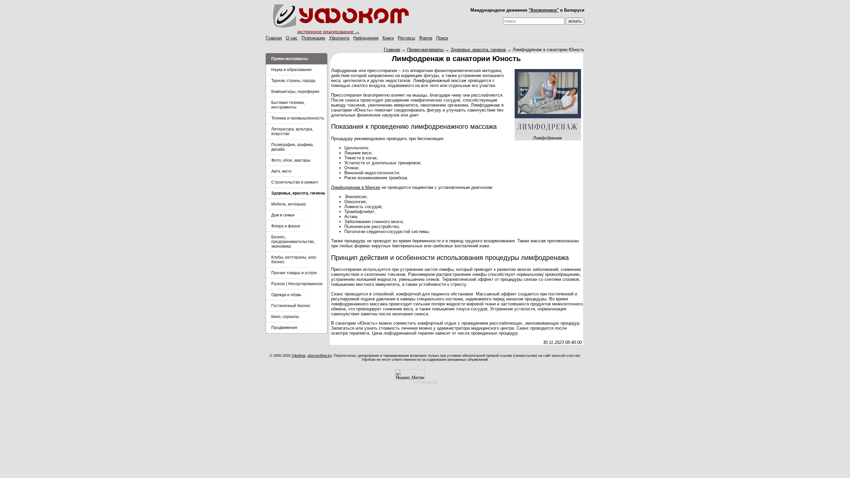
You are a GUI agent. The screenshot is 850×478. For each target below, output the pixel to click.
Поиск (442, 38)
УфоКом (298, 356)
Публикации (313, 38)
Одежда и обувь (286, 294)
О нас (292, 38)
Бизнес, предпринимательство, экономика (293, 242)
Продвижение (284, 327)
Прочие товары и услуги (294, 273)
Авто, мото (281, 171)
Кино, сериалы (285, 316)
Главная (274, 38)
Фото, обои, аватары (290, 160)
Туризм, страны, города (293, 80)
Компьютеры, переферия (295, 91)
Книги (388, 38)
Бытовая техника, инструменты (288, 105)
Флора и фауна (285, 226)
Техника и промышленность (297, 118)
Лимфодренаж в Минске (355, 187)
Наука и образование (291, 69)
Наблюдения (366, 38)
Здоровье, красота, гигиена (478, 49)
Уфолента (339, 38)
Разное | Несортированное (297, 283)
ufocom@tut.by (319, 356)
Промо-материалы (425, 49)
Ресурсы (406, 38)
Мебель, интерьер (288, 204)
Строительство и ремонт (294, 182)
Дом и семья (283, 215)
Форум (425, 38)
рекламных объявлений (468, 359)
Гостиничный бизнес (290, 305)
